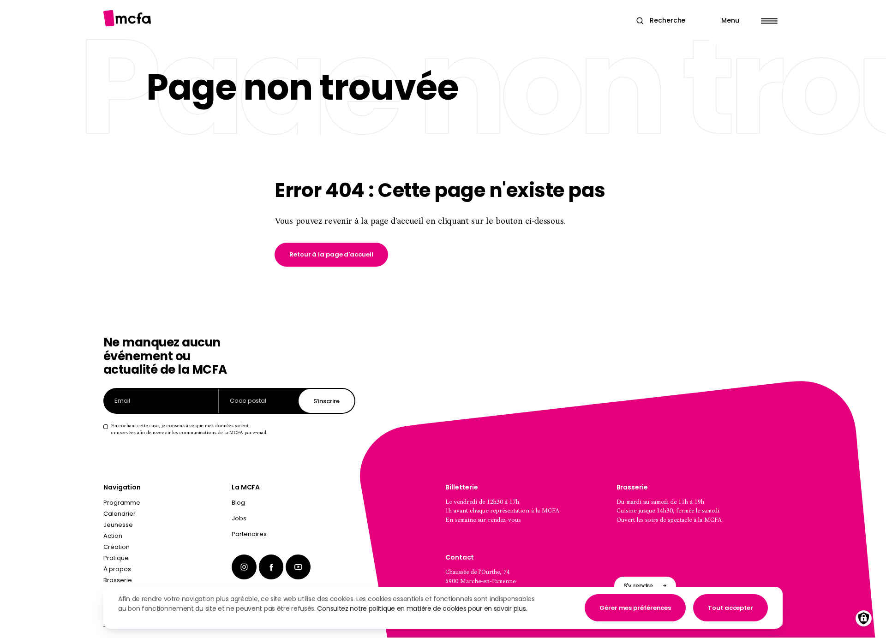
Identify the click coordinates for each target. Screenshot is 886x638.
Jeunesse (118, 524)
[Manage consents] (864, 618)
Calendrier (119, 513)
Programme (121, 502)
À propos (117, 569)
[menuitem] (293, 505)
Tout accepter (730, 607)
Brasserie (117, 580)
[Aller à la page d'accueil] (127, 18)
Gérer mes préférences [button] (635, 607)
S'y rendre (638, 585)
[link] (331, 255)
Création (116, 547)
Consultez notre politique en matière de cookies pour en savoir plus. (422, 608)
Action (112, 535)
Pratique (116, 558)
